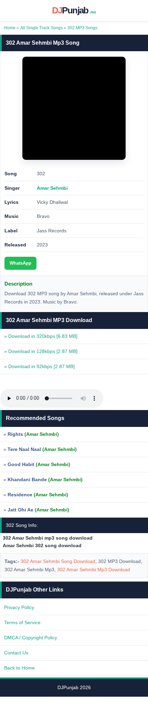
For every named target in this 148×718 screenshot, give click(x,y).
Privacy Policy (19, 607)
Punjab (74, 10)
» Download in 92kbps (39, 366)
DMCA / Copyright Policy (30, 637)
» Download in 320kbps (40, 336)
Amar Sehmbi (52, 188)
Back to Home (19, 668)
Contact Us (16, 652)
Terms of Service (22, 622)
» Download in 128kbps (40, 351)
